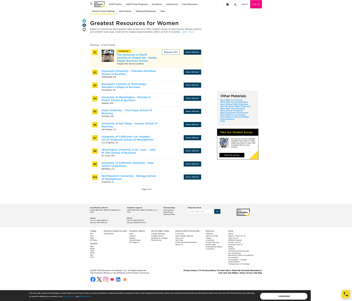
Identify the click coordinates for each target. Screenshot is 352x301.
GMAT (92, 249)
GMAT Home (115, 4)
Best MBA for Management (234, 102)
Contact (231, 249)
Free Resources (190, 4)
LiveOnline (210, 240)
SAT (91, 234)
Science (132, 236)
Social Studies (135, 240)
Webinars (209, 234)
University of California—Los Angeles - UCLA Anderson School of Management (128, 138)
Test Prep (179, 240)
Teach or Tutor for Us (237, 236)
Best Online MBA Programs (234, 104)
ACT (92, 236)
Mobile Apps (211, 244)
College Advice (157, 236)
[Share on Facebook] (84, 25)
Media (230, 247)
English (132, 238)
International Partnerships (238, 251)
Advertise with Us (235, 244)
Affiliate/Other (169, 214)
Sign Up (256, 4)
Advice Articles (212, 236)
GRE (92, 246)
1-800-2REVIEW (105, 210)
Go (217, 211)
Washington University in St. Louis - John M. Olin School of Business (129, 151)
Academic (157, 4)
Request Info (171, 52)
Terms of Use (85, 296)
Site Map (258, 273)
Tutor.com (179, 238)
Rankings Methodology (146, 11)
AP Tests (93, 240)
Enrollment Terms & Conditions (240, 255)
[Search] (235, 4)
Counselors (210, 249)
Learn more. (188, 32)
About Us (179, 244)
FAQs (162, 11)
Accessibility (233, 257)
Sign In (245, 4)
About (230, 234)
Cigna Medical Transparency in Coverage (239, 263)
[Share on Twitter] (84, 21)
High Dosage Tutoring (184, 236)
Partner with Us (234, 242)
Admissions (172, 4)
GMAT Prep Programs (137, 4)
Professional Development (186, 242)
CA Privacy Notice (207, 270)
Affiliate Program (235, 240)
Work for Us (233, 238)
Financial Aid (156, 240)
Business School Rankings (103, 11)
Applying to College (159, 238)
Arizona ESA (109, 234)
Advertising (168, 212)
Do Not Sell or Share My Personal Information (239, 270)
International (168, 210)
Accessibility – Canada (237, 260)
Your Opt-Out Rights (228, 273)
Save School (192, 52)
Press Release (125, 11)
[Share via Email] (84, 29)
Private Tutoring (212, 242)
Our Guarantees (234, 253)
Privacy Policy (69, 296)
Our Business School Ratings (234, 117)
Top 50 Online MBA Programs (235, 106)
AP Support (134, 242)
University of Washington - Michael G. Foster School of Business (126, 99)
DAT (91, 255)
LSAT (92, 251)
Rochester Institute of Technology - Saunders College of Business (125, 85)
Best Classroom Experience (234, 113)
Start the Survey (231, 155)
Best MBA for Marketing (232, 108)
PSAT (92, 238)
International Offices (214, 247)
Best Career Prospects (231, 110)
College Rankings (158, 234)
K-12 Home (179, 234)
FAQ (222, 121)
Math (131, 234)
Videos (208, 238)
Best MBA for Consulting (232, 115)
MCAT (92, 253)
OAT (92, 257)
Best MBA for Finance (231, 100)
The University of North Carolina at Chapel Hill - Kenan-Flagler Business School (137, 57)
